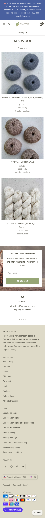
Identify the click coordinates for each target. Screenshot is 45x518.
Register (6, 391)
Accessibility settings (12, 447)
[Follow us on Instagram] (11, 466)
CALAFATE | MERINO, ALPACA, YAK (22, 223)
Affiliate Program (10, 401)
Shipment (7, 376)
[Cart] (41, 24)
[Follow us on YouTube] (23, 466)
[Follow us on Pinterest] (17, 466)
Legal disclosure (10, 413)
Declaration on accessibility (15, 442)
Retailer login (8, 396)
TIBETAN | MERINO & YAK (22, 162)
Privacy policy (9, 433)
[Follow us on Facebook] (6, 466)
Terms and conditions (12, 452)
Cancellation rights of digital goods (18, 423)
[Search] (9, 24)
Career (6, 371)
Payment (7, 381)
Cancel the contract (11, 428)
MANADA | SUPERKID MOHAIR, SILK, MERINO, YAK (22, 99)
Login (5, 386)
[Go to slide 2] (21, 319)
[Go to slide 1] (19, 319)
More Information (23, 16)
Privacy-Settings (10, 437)
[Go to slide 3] (23, 319)
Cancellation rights (11, 418)
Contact (6, 366)
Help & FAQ (8, 361)
